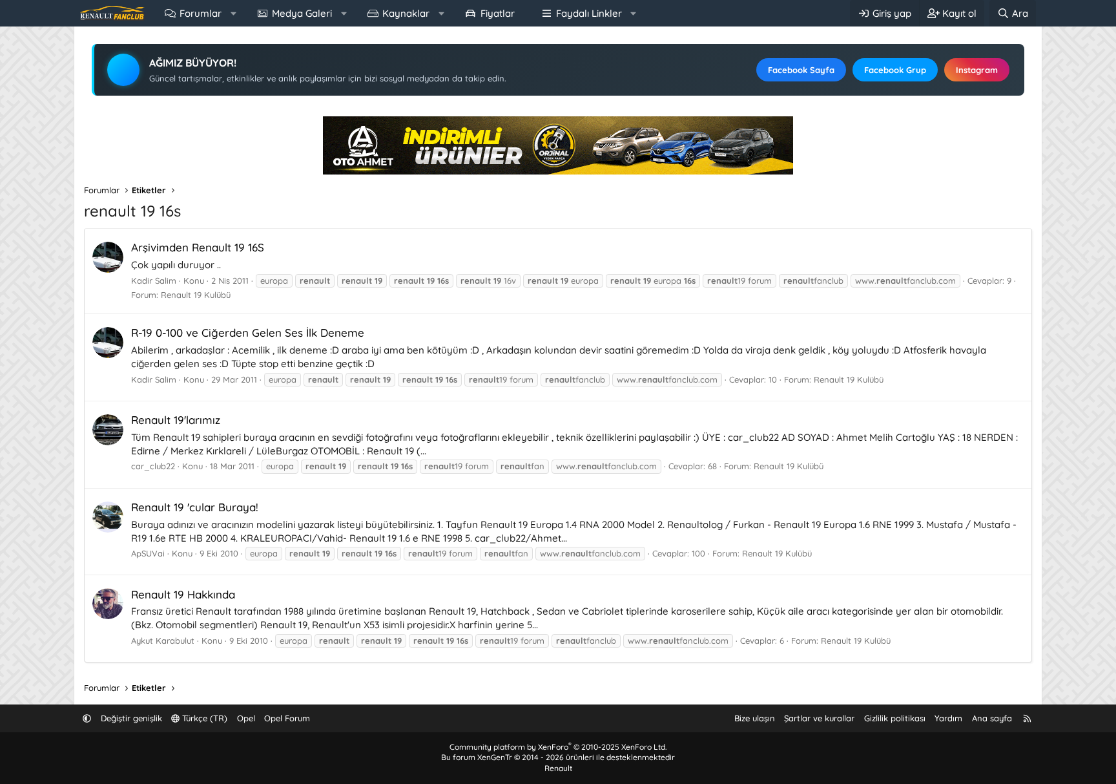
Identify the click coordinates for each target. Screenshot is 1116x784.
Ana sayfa (992, 718)
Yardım (948, 718)
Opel (246, 718)
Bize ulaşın (754, 718)
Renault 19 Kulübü (196, 295)
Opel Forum (287, 718)
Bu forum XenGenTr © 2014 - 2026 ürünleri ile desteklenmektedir (558, 757)
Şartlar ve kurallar (819, 718)
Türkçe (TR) (203, 718)
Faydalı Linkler (589, 13)
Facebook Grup (895, 70)
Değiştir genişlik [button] (131, 718)
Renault (558, 768)
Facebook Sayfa (801, 70)
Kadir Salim (153, 280)
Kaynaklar (405, 13)
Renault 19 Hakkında (183, 594)
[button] (233, 13)
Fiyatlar (497, 13)
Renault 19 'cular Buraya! (194, 507)
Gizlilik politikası (894, 718)
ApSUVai (148, 553)
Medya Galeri (302, 13)
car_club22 (153, 466)
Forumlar (201, 13)
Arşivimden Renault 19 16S (197, 247)
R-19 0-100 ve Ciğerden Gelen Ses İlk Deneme (247, 332)
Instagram (977, 70)
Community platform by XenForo (558, 747)
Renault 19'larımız (175, 420)
